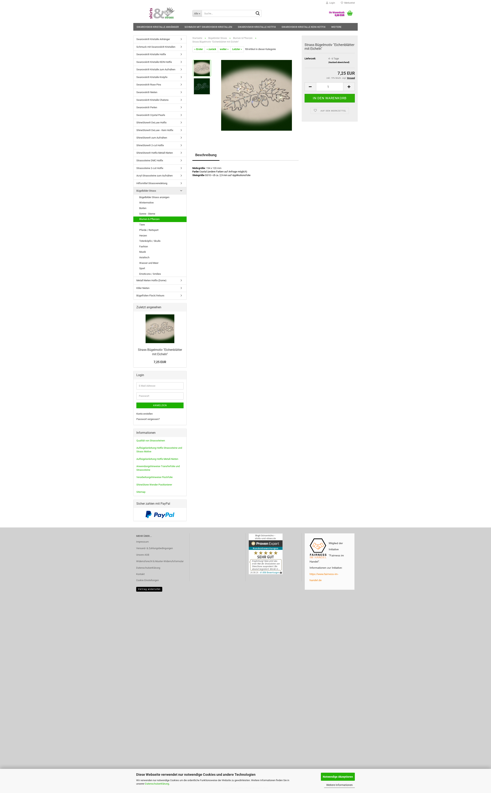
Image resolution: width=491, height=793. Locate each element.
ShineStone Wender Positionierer (154, 484)
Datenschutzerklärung (157, 783)
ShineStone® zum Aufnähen (151, 137)
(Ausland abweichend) (338, 62)
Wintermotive (146, 202)
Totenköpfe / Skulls (150, 240)
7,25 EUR (160, 362)
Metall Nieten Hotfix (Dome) (151, 280)
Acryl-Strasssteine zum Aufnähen (154, 175)
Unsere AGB (142, 554)
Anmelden (160, 405)
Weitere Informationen (339, 784)
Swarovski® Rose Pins (148, 84)
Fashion (143, 246)
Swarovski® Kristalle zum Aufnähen (155, 69)
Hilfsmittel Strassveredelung (151, 183)
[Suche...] (257, 13)
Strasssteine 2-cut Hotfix (149, 168)
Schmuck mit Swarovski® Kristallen (208, 26)
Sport (142, 268)
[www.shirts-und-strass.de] (161, 13)
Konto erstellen (144, 413)
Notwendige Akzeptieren (338, 776)
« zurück (211, 49)
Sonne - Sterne (147, 213)
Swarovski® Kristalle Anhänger (158, 26)
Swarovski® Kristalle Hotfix (257, 26)
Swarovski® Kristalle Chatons (152, 99)
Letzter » (237, 49)
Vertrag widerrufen (149, 589)
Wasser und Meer (148, 263)
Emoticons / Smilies (150, 273)
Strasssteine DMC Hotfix (149, 160)
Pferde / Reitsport (148, 230)
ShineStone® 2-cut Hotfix (150, 145)
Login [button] (331, 3)
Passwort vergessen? (148, 419)
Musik (142, 251)
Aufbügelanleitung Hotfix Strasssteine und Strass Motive (159, 449)
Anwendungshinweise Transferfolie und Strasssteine (158, 468)
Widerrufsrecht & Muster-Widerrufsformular (160, 561)
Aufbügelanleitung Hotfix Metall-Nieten (157, 459)
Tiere (142, 224)
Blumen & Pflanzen (149, 219)
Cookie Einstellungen (147, 580)
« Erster (198, 49)
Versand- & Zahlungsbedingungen (154, 548)
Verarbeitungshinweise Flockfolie (154, 477)
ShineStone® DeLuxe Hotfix (151, 122)
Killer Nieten (142, 288)
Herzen (143, 235)
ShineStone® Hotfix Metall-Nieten (154, 152)
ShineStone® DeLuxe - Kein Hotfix (154, 130)
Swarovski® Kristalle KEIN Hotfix (303, 26)
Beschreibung (206, 155)
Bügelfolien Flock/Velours (150, 295)
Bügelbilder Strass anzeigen (154, 197)
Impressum (142, 541)
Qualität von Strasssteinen (150, 440)
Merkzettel (349, 3)
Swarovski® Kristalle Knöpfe (151, 77)
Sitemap (140, 491)
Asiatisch (144, 257)
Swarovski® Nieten (146, 92)
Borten (142, 208)
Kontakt (140, 574)
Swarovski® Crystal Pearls (150, 115)
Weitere (336, 26)
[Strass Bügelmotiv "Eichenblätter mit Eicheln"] (256, 95)
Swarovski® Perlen (146, 107)
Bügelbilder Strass (146, 190)
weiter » (224, 49)
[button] (310, 86)
